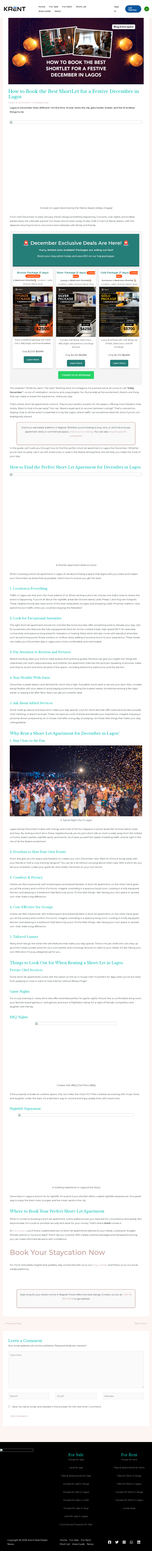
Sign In (116, 9)
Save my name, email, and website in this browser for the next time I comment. (56, 1406)
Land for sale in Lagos (76, 1516)
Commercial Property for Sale (76, 1524)
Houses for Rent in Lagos (129, 1500)
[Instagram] (124, 1542)
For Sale (53, 6)
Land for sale (76, 1467)
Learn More (33, 359)
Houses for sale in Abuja (76, 1484)
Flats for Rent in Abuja (129, 1475)
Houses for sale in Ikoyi (76, 1508)
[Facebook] (109, 1542)
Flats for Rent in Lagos (129, 1484)
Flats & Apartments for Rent (129, 1467)
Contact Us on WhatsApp (76, 375)
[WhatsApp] (146, 9)
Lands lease (129, 1508)
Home (42, 6)
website (103, 1265)
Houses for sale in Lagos (76, 1492)
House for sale (76, 1459)
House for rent (129, 1459)
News (58, 11)
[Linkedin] (138, 1542)
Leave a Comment (18, 102)
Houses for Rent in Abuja (129, 1492)
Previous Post (12, 1323)
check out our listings (81, 431)
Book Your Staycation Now (57, 1252)
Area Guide (45, 11)
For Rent (67, 6)
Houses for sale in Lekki (76, 1500)
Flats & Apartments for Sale (76, 1475)
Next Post (142, 1323)
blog (95, 1265)
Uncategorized (39, 102)
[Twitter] (116, 1542)
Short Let (81, 6)
